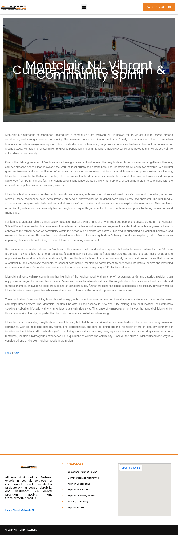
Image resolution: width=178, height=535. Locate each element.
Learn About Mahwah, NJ (20, 510)
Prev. (8, 353)
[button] (84, 7)
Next (17, 353)
